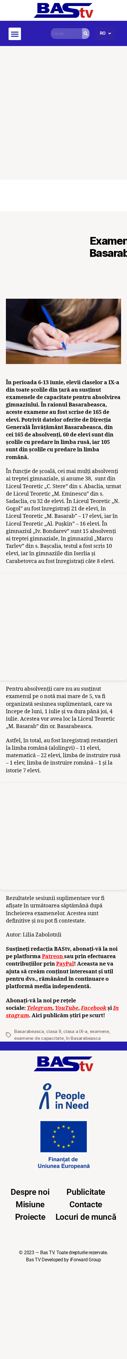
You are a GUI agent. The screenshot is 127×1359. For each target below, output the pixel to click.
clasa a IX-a (75, 1031)
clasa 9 (53, 1031)
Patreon (53, 956)
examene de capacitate (39, 1038)
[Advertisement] (63, 113)
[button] (15, 34)
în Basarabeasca (83, 1038)
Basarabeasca (29, 1031)
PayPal (65, 964)
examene (99, 1031)
